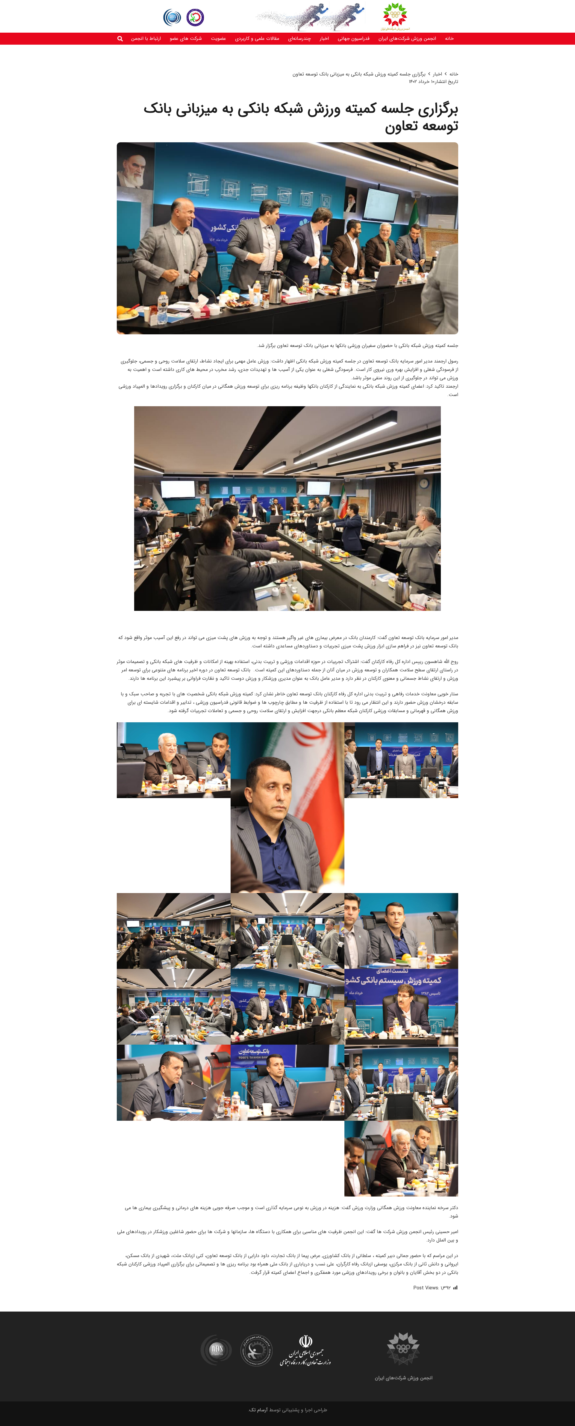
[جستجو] (120, 39)
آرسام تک (258, 1410)
